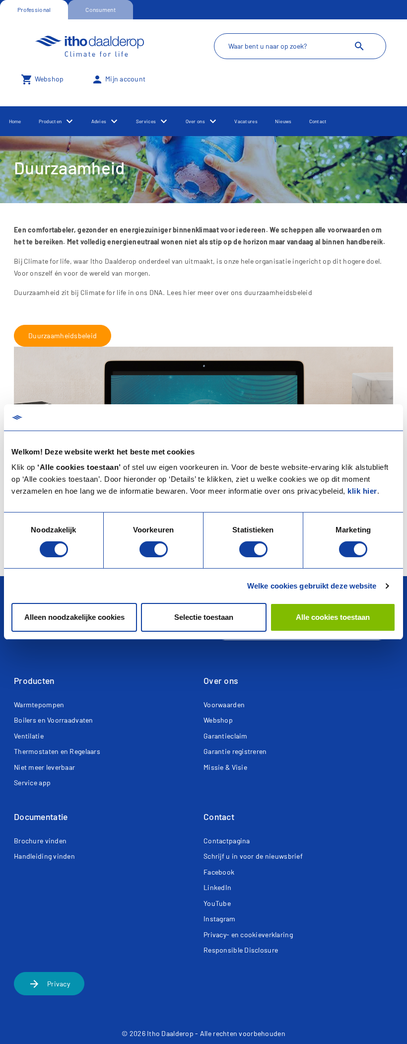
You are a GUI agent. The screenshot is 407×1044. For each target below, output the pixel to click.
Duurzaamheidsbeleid (62, 335)
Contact (318, 121)
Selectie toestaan (203, 617)
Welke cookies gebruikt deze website (312, 586)
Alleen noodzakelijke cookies (74, 617)
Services (146, 121)
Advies (99, 121)
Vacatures (246, 121)
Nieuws (283, 121)
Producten (50, 121)
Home (15, 121)
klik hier (362, 491)
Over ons (195, 121)
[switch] (153, 549)
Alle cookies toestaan (333, 617)
